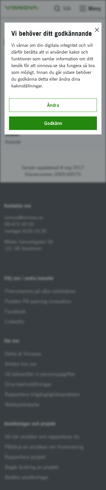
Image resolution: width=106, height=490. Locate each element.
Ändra (53, 105)
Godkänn (53, 123)
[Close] (96, 29)
